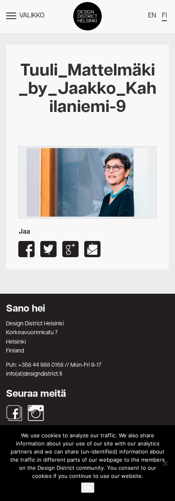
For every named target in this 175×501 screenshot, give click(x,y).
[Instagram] (36, 413)
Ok (87, 487)
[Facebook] (14, 413)
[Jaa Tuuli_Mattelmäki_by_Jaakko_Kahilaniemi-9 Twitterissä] (48, 249)
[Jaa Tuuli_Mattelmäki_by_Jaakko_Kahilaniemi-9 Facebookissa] (26, 249)
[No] (165, 463)
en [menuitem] (152, 15)
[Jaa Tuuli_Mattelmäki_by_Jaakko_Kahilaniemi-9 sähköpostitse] (92, 249)
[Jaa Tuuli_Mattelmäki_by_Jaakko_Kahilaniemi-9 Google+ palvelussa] (70, 249)
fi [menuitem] (164, 15)
